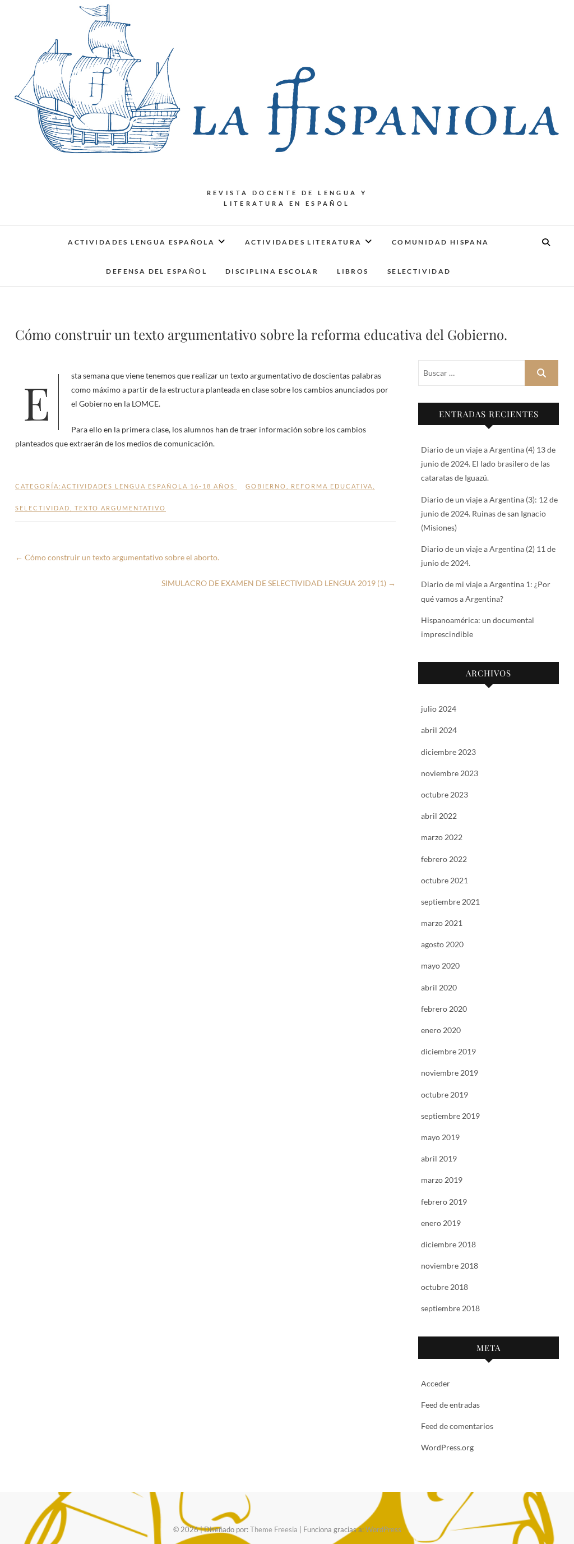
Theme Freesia (274, 1529)
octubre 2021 (444, 880)
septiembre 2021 (450, 901)
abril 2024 (439, 730)
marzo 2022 (441, 837)
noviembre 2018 (449, 1265)
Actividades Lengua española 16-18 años (148, 486)
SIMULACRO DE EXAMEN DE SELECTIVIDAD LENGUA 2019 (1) (278, 583)
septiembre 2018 (450, 1308)
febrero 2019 (444, 1201)
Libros (352, 271)
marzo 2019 (441, 1179)
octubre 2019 (444, 1094)
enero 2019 (441, 1223)
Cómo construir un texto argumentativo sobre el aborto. (117, 557)
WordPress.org (447, 1447)
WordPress (383, 1529)
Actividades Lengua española (141, 242)
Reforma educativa (332, 486)
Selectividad (419, 271)
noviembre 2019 (449, 1072)
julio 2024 (438, 708)
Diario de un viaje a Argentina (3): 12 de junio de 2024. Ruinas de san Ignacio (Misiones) (489, 513)
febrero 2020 (444, 1008)
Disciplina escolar (271, 271)
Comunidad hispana (440, 242)
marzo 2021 (441, 923)
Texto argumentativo (120, 507)
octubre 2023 (444, 794)
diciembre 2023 (448, 752)
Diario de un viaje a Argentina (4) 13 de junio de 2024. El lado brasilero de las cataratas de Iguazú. (488, 463)
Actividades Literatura (303, 242)
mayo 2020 (440, 965)
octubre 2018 (444, 1287)
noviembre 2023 (449, 773)
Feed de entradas (450, 1404)
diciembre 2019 (448, 1051)
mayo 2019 (440, 1137)
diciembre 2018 (448, 1244)
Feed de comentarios (457, 1426)
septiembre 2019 (450, 1116)
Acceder (435, 1383)
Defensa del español (156, 271)
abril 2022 (439, 816)
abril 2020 (439, 987)
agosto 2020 (442, 944)
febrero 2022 (444, 859)
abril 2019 (439, 1158)
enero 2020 (441, 1030)
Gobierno (266, 486)
